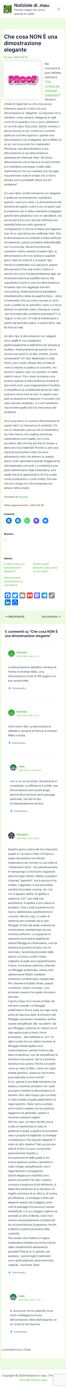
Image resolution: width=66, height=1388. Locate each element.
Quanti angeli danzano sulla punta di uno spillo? (45, 567)
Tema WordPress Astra (33, 1380)
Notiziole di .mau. (32, 5)
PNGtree (22, 497)
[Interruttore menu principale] (58, 9)
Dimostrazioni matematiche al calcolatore (13, 581)
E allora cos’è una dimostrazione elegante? (14, 567)
